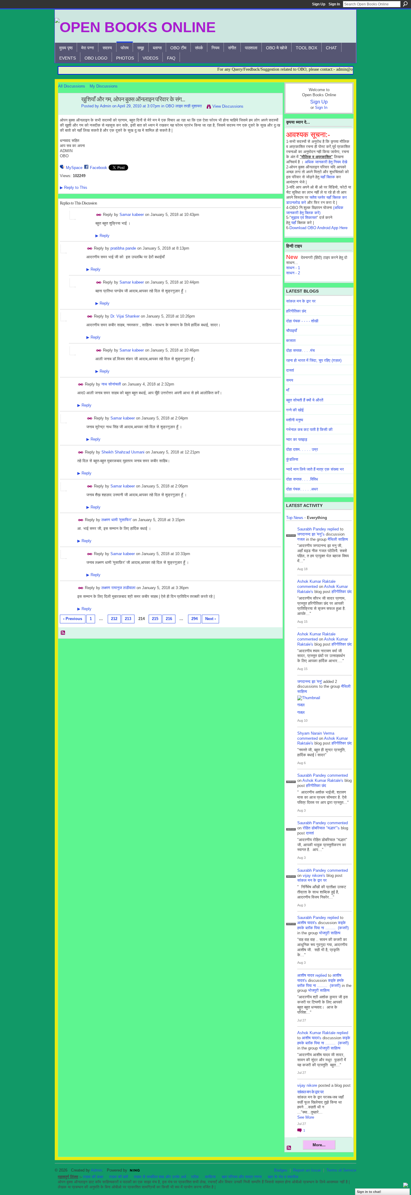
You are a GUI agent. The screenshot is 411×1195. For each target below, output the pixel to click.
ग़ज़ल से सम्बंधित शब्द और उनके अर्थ (160, 1177)
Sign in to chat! (369, 1191)
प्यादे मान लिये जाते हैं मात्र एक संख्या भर (315, 469)
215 (155, 618)
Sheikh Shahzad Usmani (122, 452)
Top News (294, 517)
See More (305, 1117)
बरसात (290, 340)
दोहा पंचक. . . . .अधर (302, 489)
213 (128, 618)
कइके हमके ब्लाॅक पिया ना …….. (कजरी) (323, 925)
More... (319, 1145)
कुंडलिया (292, 459)
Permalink (99, 215)
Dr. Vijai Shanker (125, 316)
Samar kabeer (131, 214)
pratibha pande (123, 248)
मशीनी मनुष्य (294, 420)
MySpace (74, 167)
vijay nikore (307, 1085)
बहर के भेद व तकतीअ (283, 1177)
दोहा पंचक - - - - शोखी (302, 321)
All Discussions (71, 86)
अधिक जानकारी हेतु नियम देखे (326, 162)
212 (114, 618)
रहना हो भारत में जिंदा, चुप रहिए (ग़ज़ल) (313, 360)
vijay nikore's (314, 875)
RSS (63, 633)
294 (194, 618)
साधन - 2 (293, 273)
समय (289, 380)
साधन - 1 (293, 268)
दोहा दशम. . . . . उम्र (302, 449)
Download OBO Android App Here (318, 228)
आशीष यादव (305, 975)
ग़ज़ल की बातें (118, 1177)
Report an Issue (307, 1170)
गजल (301, 539)
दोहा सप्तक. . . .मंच (300, 350)
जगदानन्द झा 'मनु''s (311, 534)
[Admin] (68, 112)
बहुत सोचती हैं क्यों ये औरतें (304, 400)
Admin (105, 106)
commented (307, 586)
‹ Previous (72, 618)
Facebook (98, 167)
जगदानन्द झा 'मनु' (309, 681)
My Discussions (104, 86)
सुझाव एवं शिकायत (304, 217)
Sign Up (318, 4)
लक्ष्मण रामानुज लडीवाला (118, 587)
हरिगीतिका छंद (296, 311)
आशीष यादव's (307, 922)
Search (405, 4)
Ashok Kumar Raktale (316, 581)
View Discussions (227, 106)
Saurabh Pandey (311, 529)
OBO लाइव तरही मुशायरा (183, 106)
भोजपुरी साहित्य (329, 933)
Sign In (334, 4)
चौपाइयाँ (291, 330)
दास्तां (290, 370)
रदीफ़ (195, 1177)
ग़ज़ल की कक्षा (93, 1177)
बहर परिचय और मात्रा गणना (242, 1177)
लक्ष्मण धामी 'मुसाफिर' (116, 520)
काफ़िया (210, 1177)
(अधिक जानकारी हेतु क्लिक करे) (314, 210)
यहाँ (293, 222)
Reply (102, 235)
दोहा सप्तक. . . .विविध (302, 479)
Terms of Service (341, 1170)
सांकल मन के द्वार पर (301, 301)
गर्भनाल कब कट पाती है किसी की (309, 429)
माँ (287, 390)
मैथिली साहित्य (338, 539)
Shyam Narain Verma (315, 733)
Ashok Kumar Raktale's (322, 780)
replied (333, 529)
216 (169, 618)
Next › (210, 618)
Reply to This (73, 187)
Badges (280, 1170)
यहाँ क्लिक (327, 177)
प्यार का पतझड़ (296, 439)
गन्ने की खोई (295, 410)
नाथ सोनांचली (111, 384)
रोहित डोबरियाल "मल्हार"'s (321, 828)
